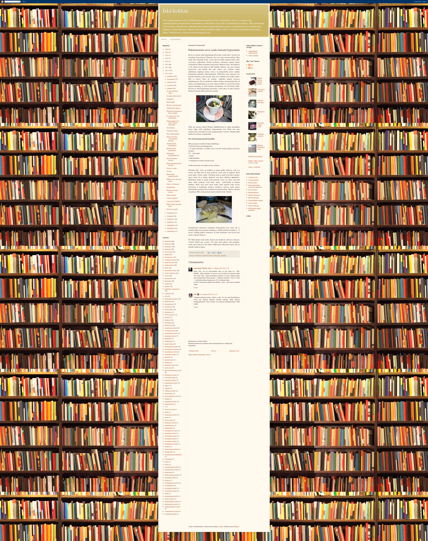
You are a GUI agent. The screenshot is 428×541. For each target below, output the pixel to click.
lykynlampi (168, 459)
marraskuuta (171, 79)
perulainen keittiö (170, 478)
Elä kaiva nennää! (172, 209)
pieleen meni (169, 325)
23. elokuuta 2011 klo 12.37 (209, 294)
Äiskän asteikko (253, 56)
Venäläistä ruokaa (172, 131)
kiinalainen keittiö (170, 439)
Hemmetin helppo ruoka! (260, 125)
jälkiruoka (168, 281)
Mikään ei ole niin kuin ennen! (174, 180)
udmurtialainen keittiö (172, 501)
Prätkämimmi (171, 187)
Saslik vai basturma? (173, 184)
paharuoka (168, 338)
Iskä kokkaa (175, 10)
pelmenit (167, 357)
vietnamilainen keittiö (171, 511)
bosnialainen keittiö (171, 415)
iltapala (167, 399)
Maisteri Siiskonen (254, 195)
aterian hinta (169, 393)
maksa (167, 464)
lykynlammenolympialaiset (173, 455)
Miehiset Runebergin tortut (261, 147)
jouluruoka (168, 368)
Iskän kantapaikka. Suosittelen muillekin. (255, 186)
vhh (166, 296)
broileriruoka (169, 257)
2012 (167, 70)
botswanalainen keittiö (172, 396)
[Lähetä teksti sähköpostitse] (208, 252)
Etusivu (164, 39)
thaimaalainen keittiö (171, 496)
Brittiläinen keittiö (170, 375)
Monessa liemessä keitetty (172, 191)
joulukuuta (170, 76)
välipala (167, 388)
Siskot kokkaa (252, 203)
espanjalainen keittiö (171, 383)
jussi (252, 68)
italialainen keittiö (170, 336)
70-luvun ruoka (169, 409)
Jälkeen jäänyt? (171, 195)
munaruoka (168, 307)
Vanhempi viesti (234, 351)
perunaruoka (216, 256)
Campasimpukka (253, 180)
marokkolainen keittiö (172, 467)
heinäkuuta (170, 213)
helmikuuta (171, 228)
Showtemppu (171, 102)
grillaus (167, 286)
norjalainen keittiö (207, 256)
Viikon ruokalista (172, 198)
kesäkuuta (170, 216)
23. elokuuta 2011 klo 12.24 (220, 268)
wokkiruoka (168, 341)
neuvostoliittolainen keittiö (173, 370)
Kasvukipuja (170, 128)
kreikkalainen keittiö (171, 444)
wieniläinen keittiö (170, 514)
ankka (166, 412)
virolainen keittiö (170, 331)
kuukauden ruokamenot (172, 289)
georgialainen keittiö (171, 333)
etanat (166, 417)
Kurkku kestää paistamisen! (171, 149)
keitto (166, 268)
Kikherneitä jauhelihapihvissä (173, 154)
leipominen (168, 323)
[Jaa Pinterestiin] (221, 253)
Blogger (236, 526)
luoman (220, 526)
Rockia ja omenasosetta (174, 105)
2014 (167, 64)
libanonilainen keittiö (171, 449)
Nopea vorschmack (254, 167)
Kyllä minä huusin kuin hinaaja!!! (174, 164)
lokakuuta (170, 82)
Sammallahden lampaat (255, 200)
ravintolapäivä (169, 485)
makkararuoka (169, 265)
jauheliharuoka (169, 425)
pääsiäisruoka (169, 360)
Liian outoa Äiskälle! (173, 201)
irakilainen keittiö (170, 423)
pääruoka (223, 256)
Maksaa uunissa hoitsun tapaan (259, 81)
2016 (167, 61)
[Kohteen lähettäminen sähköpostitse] (212, 253)
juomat (167, 317)
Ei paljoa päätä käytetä (174, 96)
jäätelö (167, 386)
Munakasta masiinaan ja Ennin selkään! (174, 112)
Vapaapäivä (170, 99)
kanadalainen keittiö (171, 431)
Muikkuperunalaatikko (255, 156)
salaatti (167, 284)
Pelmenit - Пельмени (260, 101)
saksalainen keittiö (170, 270)
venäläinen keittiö (170, 260)
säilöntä (167, 362)
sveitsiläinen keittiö (171, 491)
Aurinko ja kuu (253, 177)
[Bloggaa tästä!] (214, 253)
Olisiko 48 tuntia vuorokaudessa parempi (172, 139)
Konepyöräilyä (175, 39)
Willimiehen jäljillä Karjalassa (254, 209)
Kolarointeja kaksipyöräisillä (172, 175)
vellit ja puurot (169, 315)
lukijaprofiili (169, 452)
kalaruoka (168, 249)
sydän (166, 493)
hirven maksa (169, 420)
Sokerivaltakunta (253, 206)
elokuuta (170, 88)
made (166, 462)
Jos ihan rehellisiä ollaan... (172, 92)
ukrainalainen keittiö (171, 504)
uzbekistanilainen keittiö (172, 507)
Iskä (195, 294)
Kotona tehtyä (252, 190)
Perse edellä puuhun (173, 134)
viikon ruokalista (170, 273)
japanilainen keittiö (171, 401)
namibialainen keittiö (171, 347)
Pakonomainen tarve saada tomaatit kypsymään (173, 123)
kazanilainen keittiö (171, 436)
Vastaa (196, 287)
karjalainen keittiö (170, 433)
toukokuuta (171, 219)
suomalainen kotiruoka (172, 349)
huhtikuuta (170, 222)
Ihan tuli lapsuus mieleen (172, 159)
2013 (167, 67)
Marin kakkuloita (253, 198)
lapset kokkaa (169, 344)
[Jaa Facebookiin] (218, 253)
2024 (167, 49)
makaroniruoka (169, 262)
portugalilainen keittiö (172, 483)
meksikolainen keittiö (171, 470)
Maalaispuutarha (253, 192)
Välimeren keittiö (170, 391)
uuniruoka (168, 247)
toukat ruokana (169, 499)
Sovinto (169, 171)
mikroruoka (168, 472)
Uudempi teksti (194, 351)
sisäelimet (168, 293)
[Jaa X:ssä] (216, 253)
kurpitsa (167, 446)
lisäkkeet (167, 320)
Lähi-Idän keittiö (170, 377)
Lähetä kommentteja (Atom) (201, 355)
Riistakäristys (260, 113)
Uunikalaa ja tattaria (260, 135)
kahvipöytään (169, 304)
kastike (167, 254)
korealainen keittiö (170, 441)
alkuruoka (168, 312)
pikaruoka (168, 301)
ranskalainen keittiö (171, 328)
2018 (167, 55)
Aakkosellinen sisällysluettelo (252, 52)
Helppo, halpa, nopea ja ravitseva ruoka (255, 162)
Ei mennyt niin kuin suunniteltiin (173, 117)
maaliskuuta (171, 225)
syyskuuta (170, 85)
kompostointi (169, 404)
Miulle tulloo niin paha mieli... (174, 205)
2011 (167, 73)
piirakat (167, 480)
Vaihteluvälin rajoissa (173, 108)
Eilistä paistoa (252, 183)
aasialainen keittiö (170, 380)
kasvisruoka (168, 252)
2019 (167, 52)
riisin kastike (169, 309)
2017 (167, 58)
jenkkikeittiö (169, 428)
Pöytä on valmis (172, 168)
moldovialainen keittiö (172, 475)
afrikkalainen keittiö (171, 299)
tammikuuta (171, 231)
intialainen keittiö (170, 365)
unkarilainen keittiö (171, 352)
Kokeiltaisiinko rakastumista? (172, 145)
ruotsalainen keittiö (171, 488)
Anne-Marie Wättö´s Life (202, 268)
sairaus (167, 276)
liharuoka (198, 256)
